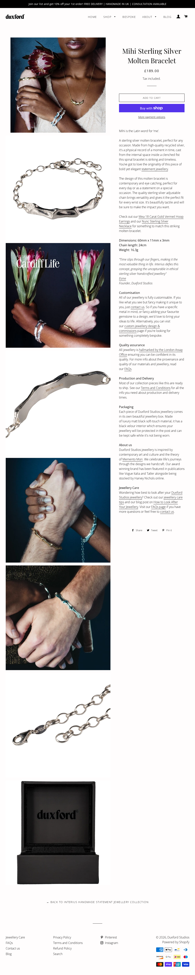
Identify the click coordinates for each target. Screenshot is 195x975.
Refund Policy (62, 948)
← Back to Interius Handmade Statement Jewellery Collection (97, 902)
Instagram (111, 943)
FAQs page (158, 507)
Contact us (13, 948)
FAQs (127, 369)
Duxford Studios (178, 937)
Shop (108, 17)
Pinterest (110, 937)
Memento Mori (132, 459)
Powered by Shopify (175, 942)
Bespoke (129, 17)
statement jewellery (154, 169)
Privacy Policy (62, 937)
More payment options (151, 117)
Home (92, 17)
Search (57, 954)
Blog (167, 17)
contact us (137, 307)
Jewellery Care (15, 937)
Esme (122, 278)
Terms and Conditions (155, 388)
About (147, 17)
